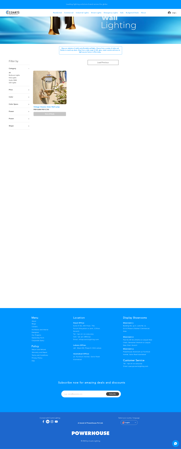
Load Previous (103, 62)
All (10, 73)
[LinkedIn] (47, 421)
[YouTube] (56, 421)
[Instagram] (52, 421)
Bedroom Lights (14, 75)
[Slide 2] (89, 2)
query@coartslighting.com (138, 366)
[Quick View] (50, 87)
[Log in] (168, 13)
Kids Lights (12, 78)
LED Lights (12, 83)
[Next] (177, 4)
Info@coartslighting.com (89, 339)
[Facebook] (43, 421)
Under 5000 (13, 80)
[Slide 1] (86, 2)
